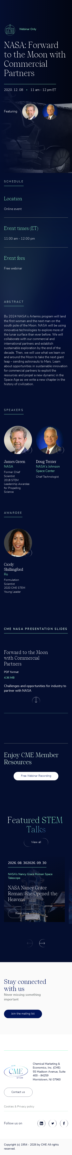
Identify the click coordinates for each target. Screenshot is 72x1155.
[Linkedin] (41, 1123)
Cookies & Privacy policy (19, 1106)
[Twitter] (53, 1123)
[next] (43, 943)
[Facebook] (64, 1123)
